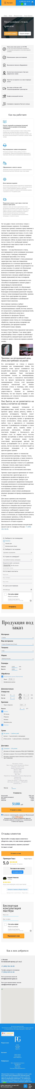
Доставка (17, 1046)
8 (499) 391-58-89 (24, 1)
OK (25, 1086)
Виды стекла (18, 1054)
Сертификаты (17, 1064)
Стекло (10, 16)
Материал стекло (18, 16)
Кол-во (3, 695)
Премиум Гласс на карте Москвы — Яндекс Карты (17, 892)
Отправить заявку (15, 810)
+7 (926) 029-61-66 (7, 972)
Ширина (3, 666)
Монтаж (17, 1047)
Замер (17, 1044)
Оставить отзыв (16, 853)
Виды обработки (17, 1057)
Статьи (5, 16)
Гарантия (17, 1049)
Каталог (10, 3)
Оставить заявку (10, 33)
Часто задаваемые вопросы (17, 1063)
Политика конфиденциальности (17, 1068)
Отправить (12, 607)
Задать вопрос (25, 33)
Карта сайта (17, 1067)
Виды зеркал (17, 1056)
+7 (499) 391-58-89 (7, 966)
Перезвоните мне (14, 936)
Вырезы (3, 708)
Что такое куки (30, 1086)
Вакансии (17, 1065)
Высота (3, 669)
